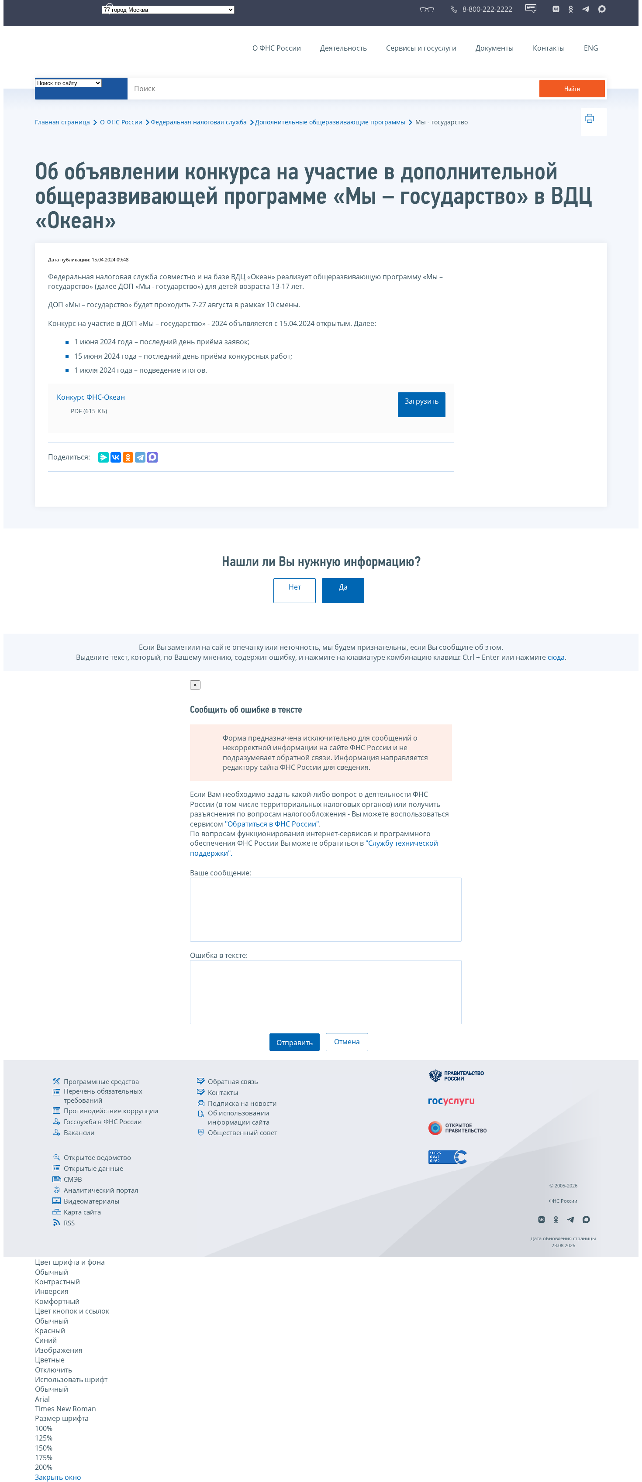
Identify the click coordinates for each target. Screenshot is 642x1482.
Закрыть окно (58, 1477)
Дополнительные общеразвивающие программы (330, 122)
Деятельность (343, 48)
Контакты (549, 48)
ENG (591, 48)
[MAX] (152, 457)
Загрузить (421, 401)
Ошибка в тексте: (219, 955)
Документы (495, 48)
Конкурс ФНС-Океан (91, 397)
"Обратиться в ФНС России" (272, 824)
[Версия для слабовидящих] (429, 9)
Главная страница (62, 122)
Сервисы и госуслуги (421, 48)
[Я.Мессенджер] (103, 457)
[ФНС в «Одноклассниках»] (570, 9)
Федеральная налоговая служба (199, 122)
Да (343, 587)
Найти (572, 89)
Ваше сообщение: (220, 873)
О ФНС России (276, 48)
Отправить (294, 1042)
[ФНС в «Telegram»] (585, 9)
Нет (295, 587)
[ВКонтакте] (115, 457)
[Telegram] (140, 457)
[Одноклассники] (128, 457)
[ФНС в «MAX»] (600, 9)
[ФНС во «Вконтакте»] (556, 9)
